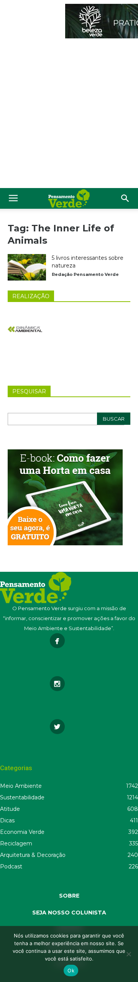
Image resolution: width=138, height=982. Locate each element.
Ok (70, 970)
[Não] (128, 954)
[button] (125, 198)
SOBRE (69, 895)
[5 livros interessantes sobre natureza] (27, 267)
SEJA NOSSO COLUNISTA (69, 912)
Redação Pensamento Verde (85, 274)
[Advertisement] (69, 115)
